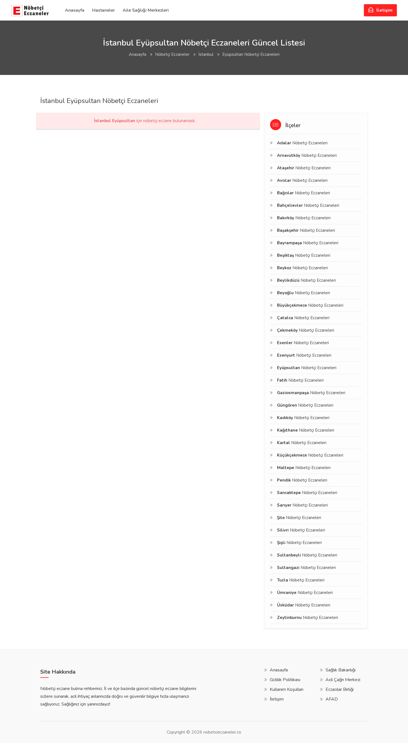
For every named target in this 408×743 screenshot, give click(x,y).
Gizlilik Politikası (285, 680)
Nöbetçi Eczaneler (172, 54)
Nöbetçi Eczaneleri (302, 143)
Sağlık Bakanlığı (341, 670)
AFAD (332, 699)
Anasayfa (74, 10)
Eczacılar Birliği (340, 689)
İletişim (383, 10)
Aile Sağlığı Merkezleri (146, 10)
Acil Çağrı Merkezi (343, 680)
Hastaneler (103, 10)
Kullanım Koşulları (286, 689)
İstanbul (205, 54)
